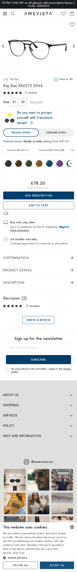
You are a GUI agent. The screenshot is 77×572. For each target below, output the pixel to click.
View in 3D (66, 79)
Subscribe (38, 360)
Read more (18, 553)
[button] (35, 558)
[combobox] (72, 527)
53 (23, 102)
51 (14, 102)
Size (6, 102)
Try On (14, 79)
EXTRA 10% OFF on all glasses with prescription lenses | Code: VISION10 (38, 4)
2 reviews (31, 92)
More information (19, 230)
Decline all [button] (20, 565)
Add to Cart (39, 205)
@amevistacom (42, 461)
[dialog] (38, 547)
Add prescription (39, 195)
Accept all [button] (57, 565)
